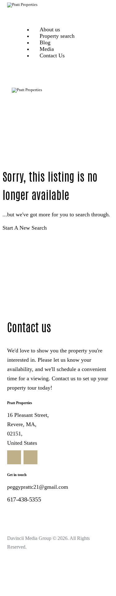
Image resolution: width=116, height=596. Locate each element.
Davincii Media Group (29, 538)
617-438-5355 (24, 499)
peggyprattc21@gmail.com (37, 487)
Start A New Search (24, 228)
